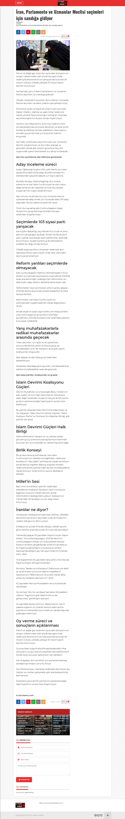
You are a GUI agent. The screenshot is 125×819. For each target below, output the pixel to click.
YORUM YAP (25, 780)
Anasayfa (19, 22)
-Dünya (18, 24)
